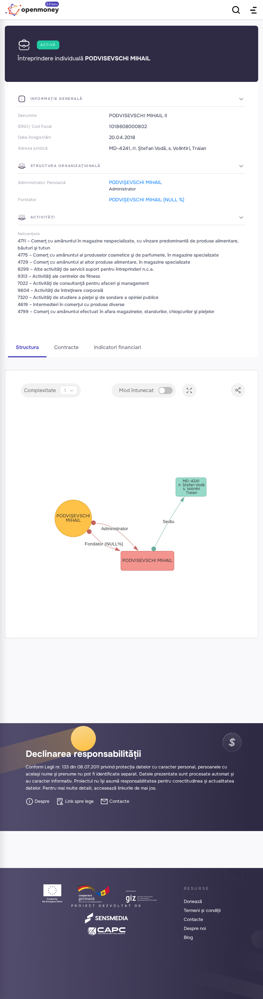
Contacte (118, 801)
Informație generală (56, 98)
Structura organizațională (65, 165)
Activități (42, 217)
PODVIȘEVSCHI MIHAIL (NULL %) (146, 200)
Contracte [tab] (66, 347)
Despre (41, 801)
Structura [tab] (27, 347)
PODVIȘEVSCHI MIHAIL (135, 182)
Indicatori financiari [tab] (117, 347)
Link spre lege (79, 801)
